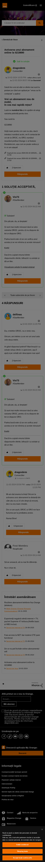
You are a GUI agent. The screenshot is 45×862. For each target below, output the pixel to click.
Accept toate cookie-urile (22, 858)
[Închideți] (42, 829)
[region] (22, 844)
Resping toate (22, 851)
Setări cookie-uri (22, 845)
